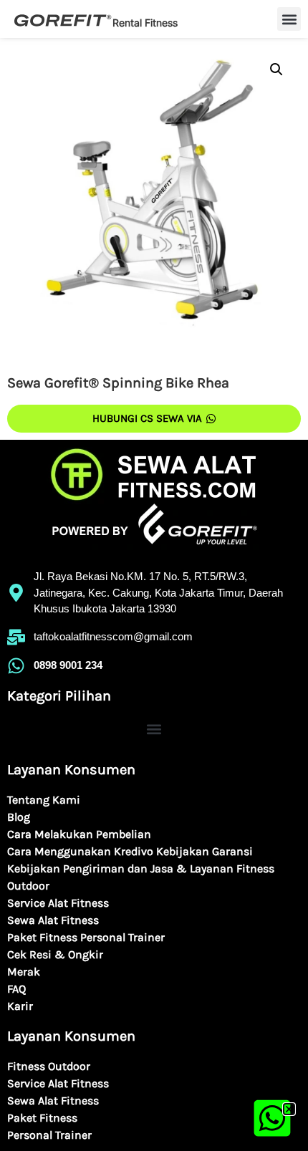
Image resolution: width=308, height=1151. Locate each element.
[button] (289, 1109)
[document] (154, 575)
